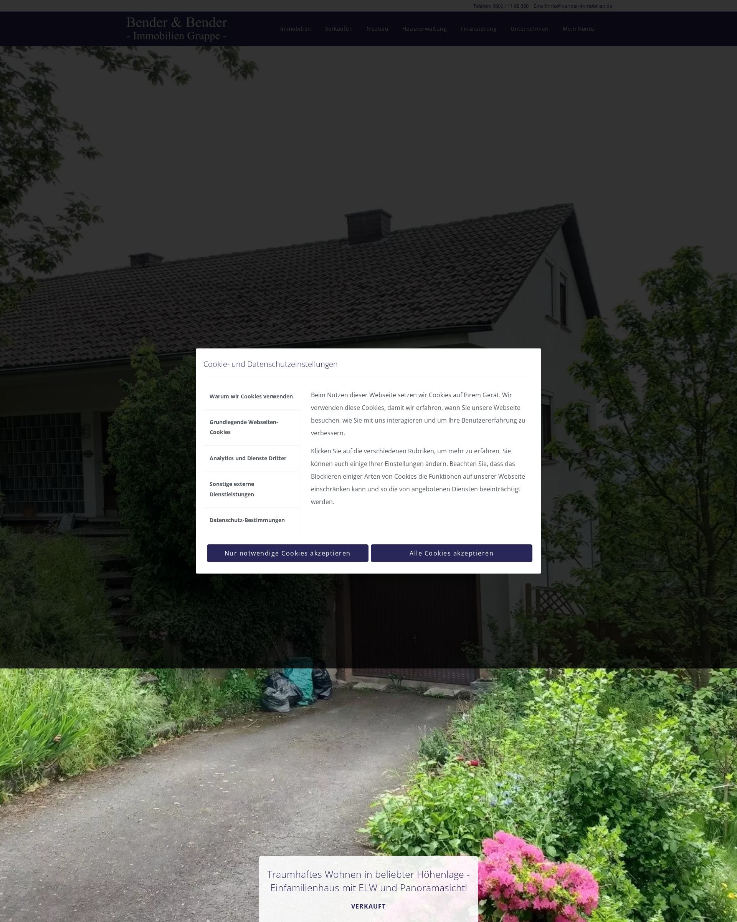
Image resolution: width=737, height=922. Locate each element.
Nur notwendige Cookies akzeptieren (288, 553)
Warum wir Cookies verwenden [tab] (251, 396)
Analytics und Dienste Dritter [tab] (248, 458)
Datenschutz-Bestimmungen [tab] (247, 520)
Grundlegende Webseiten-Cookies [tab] (244, 427)
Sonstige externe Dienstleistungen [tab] (232, 488)
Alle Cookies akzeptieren (452, 553)
